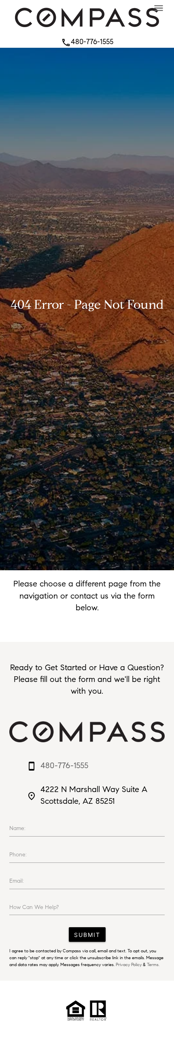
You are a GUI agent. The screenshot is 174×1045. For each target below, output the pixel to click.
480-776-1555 (87, 41)
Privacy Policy (129, 964)
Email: (16, 880)
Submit (87, 934)
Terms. (153, 964)
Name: (17, 828)
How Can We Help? (34, 907)
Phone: (18, 854)
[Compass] (87, 29)
